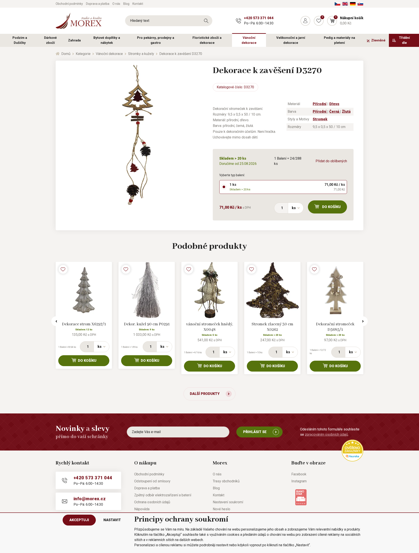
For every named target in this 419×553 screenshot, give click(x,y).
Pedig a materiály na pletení (339, 40)
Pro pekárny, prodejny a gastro (155, 40)
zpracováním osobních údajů (326, 434)
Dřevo (334, 104)
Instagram (299, 481)
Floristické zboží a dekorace (207, 40)
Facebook (298, 474)
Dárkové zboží (50, 40)
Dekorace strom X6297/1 (84, 324)
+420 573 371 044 (258, 18)
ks (294, 208)
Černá (334, 111)
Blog (126, 3)
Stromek (320, 119)
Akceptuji (79, 520)
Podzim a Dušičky (19, 40)
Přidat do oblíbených (331, 161)
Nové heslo (221, 509)
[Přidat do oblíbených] (63, 269)
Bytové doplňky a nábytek (106, 40)
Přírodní (319, 104)
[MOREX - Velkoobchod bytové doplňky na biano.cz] (300, 497)
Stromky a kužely (141, 54)
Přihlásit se (255, 432)
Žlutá (346, 111)
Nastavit (112, 520)
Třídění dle (404, 40)
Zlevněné (378, 40)
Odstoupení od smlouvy (152, 481)
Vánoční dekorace (249, 40)
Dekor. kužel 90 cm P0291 (147, 324)
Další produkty (205, 394)
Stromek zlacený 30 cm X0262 (272, 327)
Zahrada (74, 40)
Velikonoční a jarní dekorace (290, 40)
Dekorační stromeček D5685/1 (335, 327)
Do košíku (331, 207)
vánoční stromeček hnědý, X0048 (209, 327)
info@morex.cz (90, 498)
